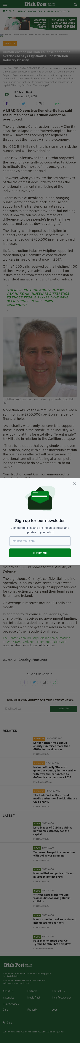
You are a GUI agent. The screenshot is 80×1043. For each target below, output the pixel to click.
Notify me (40, 552)
